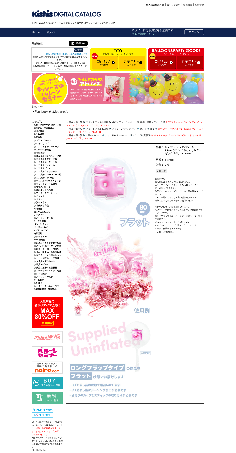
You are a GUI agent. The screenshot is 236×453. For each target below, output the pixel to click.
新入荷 (51, 32)
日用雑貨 (38, 208)
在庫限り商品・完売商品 (45, 289)
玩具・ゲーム (42, 264)
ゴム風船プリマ (43, 168)
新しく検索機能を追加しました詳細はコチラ (66, 54)
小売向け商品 (42, 205)
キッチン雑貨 (40, 221)
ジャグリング (42, 143)
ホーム (36, 32)
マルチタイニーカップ (165, 225)
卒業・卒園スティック (151, 122)
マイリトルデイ (41, 230)
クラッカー (41, 236)
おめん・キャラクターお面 (48, 243)
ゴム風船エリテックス (46, 162)
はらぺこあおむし (42, 212)
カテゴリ (37, 121)
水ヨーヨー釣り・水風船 (47, 249)
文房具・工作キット (45, 261)
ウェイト (40, 196)
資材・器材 (41, 202)
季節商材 (40, 153)
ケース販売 (39, 280)
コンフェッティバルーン (47, 146)
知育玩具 (38, 233)
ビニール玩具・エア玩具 (47, 258)
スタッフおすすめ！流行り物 (47, 125)
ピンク (143, 129)
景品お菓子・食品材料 (46, 267)
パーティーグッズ (44, 218)
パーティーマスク (44, 277)
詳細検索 (79, 43)
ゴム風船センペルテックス (48, 156)
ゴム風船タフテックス (46, 159)
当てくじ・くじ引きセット (48, 255)
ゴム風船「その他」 (45, 177)
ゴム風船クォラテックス (47, 171)
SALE (39, 283)
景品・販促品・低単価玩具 (48, 252)
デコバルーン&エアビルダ (48, 181)
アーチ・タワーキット (46, 193)
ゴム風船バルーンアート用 (48, 174)
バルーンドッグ (41, 224)
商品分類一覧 (75, 122)
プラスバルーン (43, 140)
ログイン (194, 32)
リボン (39, 199)
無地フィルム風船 (44, 190)
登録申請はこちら (143, 33)
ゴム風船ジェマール (45, 165)
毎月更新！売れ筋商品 (44, 128)
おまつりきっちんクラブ (47, 286)
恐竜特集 (38, 137)
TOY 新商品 (39, 239)
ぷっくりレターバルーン (124, 129)
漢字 (152, 129)
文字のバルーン (43, 187)
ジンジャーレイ (41, 227)
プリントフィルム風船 (46, 184)
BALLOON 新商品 (42, 150)
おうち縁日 (39, 134)
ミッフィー (39, 215)
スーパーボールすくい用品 (48, 246)
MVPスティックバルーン (124, 122)
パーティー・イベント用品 (48, 270)
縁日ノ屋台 (39, 131)
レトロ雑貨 (41, 274)
